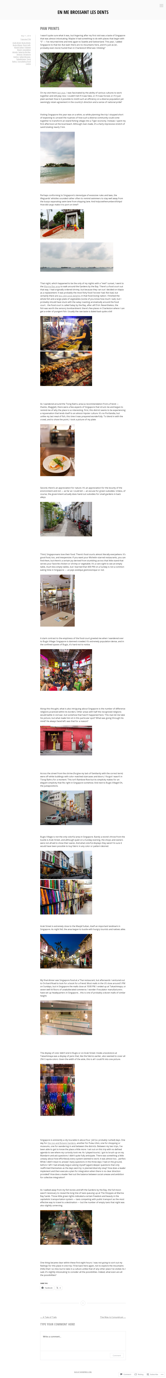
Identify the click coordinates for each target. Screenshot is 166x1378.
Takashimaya (21, 59)
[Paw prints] (83, 1303)
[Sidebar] (161, 5)
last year (61, 92)
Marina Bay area (52, 286)
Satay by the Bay (24, 52)
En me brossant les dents (83, 12)
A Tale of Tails (48, 1317)
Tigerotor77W (25, 39)
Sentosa (19, 54)
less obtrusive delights (70, 295)
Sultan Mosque (25, 57)
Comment (117, 1355)
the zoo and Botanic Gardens (62, 1143)
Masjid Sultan (19, 47)
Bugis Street (26, 43)
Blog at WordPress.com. (83, 1372)
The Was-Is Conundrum (113, 1317)
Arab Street (17, 43)
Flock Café (26, 45)
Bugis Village (17, 45)
